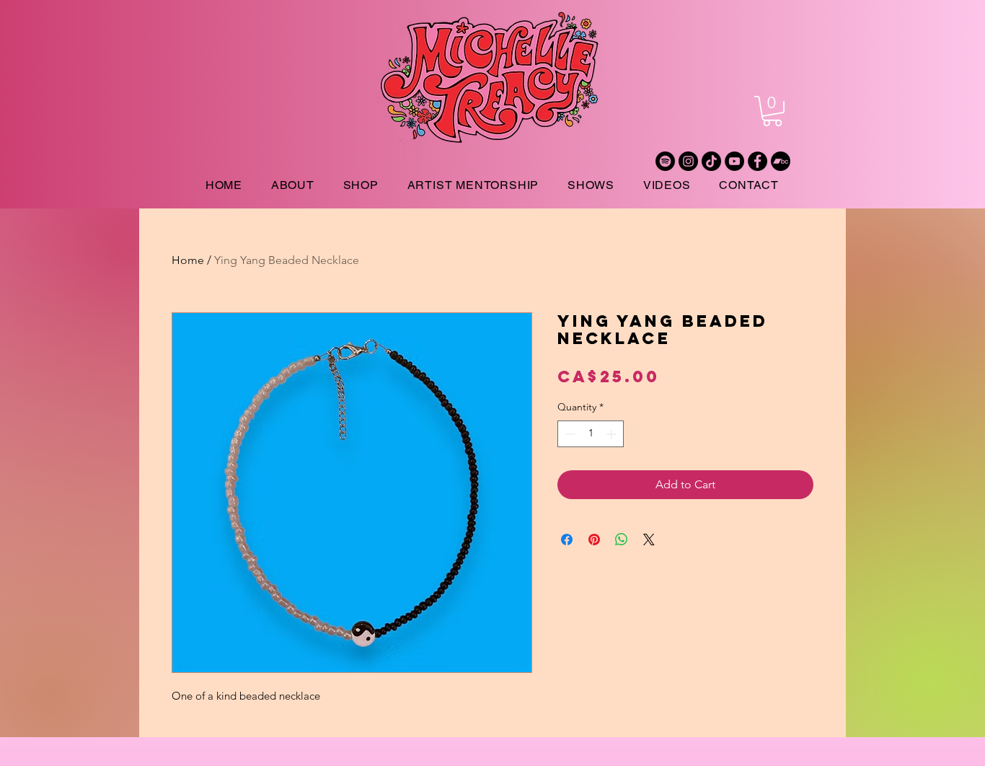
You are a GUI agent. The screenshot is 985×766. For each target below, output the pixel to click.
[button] (772, 111)
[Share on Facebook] (566, 539)
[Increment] (613, 433)
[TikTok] (711, 161)
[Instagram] (688, 161)
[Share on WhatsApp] (621, 539)
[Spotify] (665, 161)
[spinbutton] (591, 433)
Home (188, 260)
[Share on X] (649, 539)
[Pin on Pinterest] (594, 539)
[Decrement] (569, 433)
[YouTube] (734, 161)
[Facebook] (757, 161)
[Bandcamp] (780, 161)
